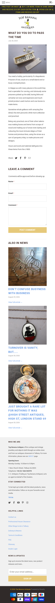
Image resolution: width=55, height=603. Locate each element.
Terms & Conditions (15, 535)
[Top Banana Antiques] (27, 23)
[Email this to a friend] (29, 158)
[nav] (6, 2)
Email (11, 193)
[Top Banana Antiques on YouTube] (18, 502)
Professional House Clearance (19, 522)
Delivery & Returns (14, 531)
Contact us (12, 517)
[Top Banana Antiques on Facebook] (14, 502)
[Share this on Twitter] (16, 158)
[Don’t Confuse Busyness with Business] (27, 267)
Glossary (11, 544)
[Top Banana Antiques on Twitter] (9, 502)
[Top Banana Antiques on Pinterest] (23, 502)
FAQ (9, 540)
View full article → (15, 302)
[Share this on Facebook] (20, 158)
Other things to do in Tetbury (18, 526)
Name (11, 181)
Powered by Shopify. (38, 589)
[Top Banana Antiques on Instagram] (27, 502)
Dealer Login (12, 549)
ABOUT (31, 456)
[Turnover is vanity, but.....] (27, 326)
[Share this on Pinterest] (25, 158)
